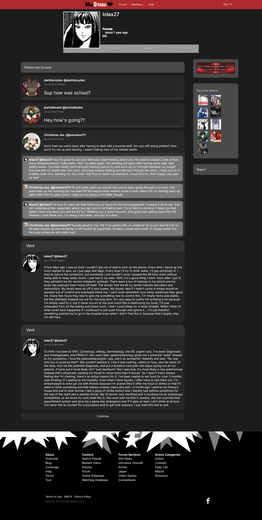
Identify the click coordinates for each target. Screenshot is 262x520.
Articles (87, 467)
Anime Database (93, 475)
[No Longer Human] (203, 104)
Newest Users (91, 463)
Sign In (227, 4)
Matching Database (95, 480)
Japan (123, 471)
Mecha (159, 471)
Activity (117, 48)
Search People (91, 458)
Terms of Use (53, 496)
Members (137, 4)
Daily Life (161, 467)
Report (201, 169)
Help (151, 4)
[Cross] (203, 141)
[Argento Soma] (216, 104)
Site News (125, 458)
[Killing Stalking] (216, 116)
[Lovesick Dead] (203, 128)
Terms (49, 475)
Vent (30, 245)
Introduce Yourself (131, 463)
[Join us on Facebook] (208, 501)
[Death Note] (203, 153)
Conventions (127, 480)
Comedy (160, 463)
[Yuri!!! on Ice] (203, 116)
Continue (103, 416)
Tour (48, 480)
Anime (123, 467)
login (37, 67)
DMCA (68, 496)
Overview (51, 458)
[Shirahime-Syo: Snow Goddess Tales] (216, 128)
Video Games (128, 475)
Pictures (181, 48)
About (149, 48)
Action (159, 458)
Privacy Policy (83, 496)
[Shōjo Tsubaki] (216, 141)
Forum (123, 4)
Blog (48, 463)
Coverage (52, 467)
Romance (161, 475)
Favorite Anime (207, 90)
